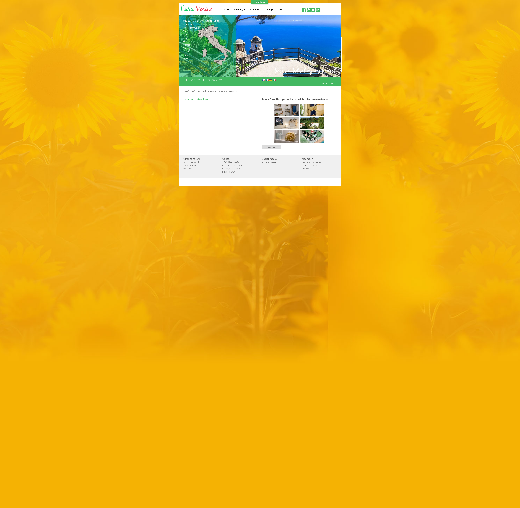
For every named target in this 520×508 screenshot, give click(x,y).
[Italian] (274, 80)
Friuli (185, 31)
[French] (267, 80)
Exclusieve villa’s (256, 9)
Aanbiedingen (239, 9)
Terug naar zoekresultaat (195, 99)
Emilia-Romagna (191, 27)
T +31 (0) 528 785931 (191, 80)
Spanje (270, 9)
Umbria (186, 54)
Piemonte (188, 44)
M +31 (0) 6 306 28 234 (212, 80)
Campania (188, 24)
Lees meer (271, 147)
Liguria (186, 38)
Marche (187, 41)
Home (226, 9)
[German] (270, 80)
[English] (263, 80)
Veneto (186, 58)
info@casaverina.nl (330, 83)
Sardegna (187, 48)
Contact (280, 9)
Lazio (185, 34)
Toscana (187, 51)
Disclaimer (306, 168)
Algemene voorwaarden (312, 161)
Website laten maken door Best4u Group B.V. (273, 182)
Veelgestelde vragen (310, 165)
